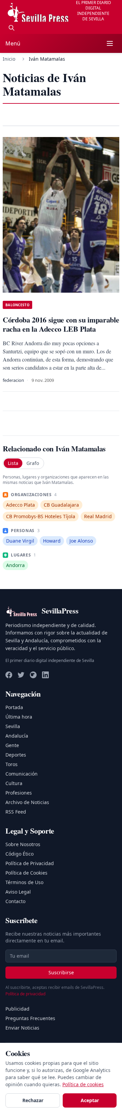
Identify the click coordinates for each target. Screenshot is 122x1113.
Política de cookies (83, 1084)
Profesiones (18, 792)
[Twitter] (21, 674)
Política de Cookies (26, 873)
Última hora (18, 717)
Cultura (13, 783)
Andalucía (16, 736)
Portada (14, 707)
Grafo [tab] (32, 463)
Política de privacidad (25, 994)
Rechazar (32, 1100)
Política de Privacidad (29, 863)
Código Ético (19, 854)
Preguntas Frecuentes (30, 1018)
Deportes (15, 754)
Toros (11, 764)
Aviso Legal (18, 892)
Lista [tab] (13, 463)
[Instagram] (33, 674)
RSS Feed (15, 811)
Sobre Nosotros (22, 844)
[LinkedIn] (45, 674)
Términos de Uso (24, 882)
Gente (12, 745)
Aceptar (90, 1100)
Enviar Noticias (22, 1027)
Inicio (9, 59)
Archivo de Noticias (27, 802)
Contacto (15, 901)
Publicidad (17, 1008)
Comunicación (21, 773)
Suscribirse (61, 972)
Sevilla (12, 726)
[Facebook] (8, 674)
